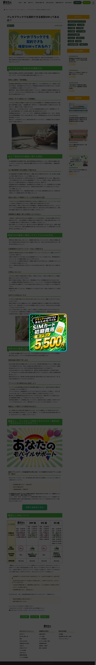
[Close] (65, 316)
